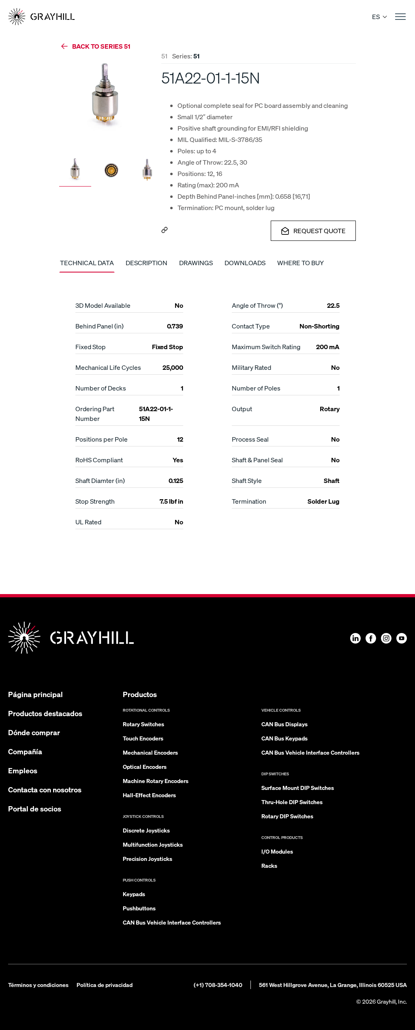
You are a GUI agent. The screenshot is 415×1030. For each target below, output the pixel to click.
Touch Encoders (143, 738)
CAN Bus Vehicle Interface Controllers (172, 922)
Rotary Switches (143, 723)
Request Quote (319, 230)
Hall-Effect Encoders (149, 794)
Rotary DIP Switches (287, 816)
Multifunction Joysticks (153, 844)
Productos (140, 694)
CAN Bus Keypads (284, 738)
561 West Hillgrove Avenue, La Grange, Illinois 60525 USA (333, 984)
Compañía (25, 751)
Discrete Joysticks (146, 830)
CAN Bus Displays (284, 723)
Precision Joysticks (147, 858)
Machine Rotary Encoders (155, 780)
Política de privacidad (105, 984)
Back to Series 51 (101, 46)
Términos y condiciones (38, 984)
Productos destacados (45, 713)
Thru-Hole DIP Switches (292, 801)
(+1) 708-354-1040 (218, 984)
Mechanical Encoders (150, 752)
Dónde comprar (34, 732)
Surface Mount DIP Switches (297, 787)
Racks (269, 865)
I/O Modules (277, 851)
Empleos (22, 770)
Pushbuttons (139, 908)
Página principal (35, 694)
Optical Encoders (145, 766)
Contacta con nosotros (44, 789)
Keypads (134, 893)
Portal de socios (34, 808)
